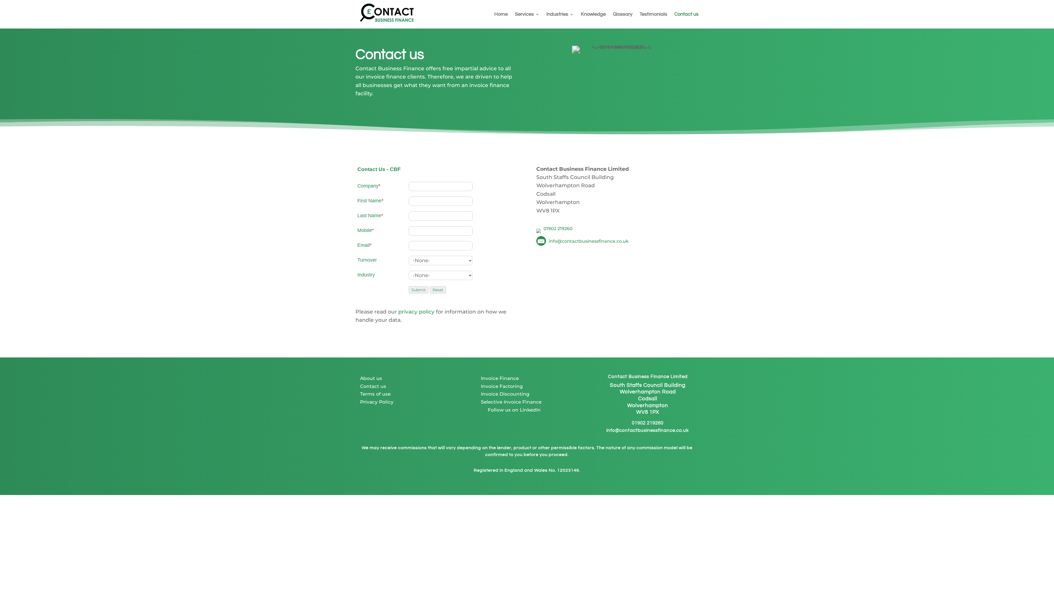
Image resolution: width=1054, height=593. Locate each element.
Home (501, 14)
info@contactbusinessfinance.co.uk (647, 430)
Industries (557, 14)
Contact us (686, 14)
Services (524, 14)
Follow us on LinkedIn (511, 410)
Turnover (367, 260)
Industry (366, 275)
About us (371, 378)
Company (368, 186)
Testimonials (653, 14)
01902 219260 (647, 423)
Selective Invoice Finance (511, 402)
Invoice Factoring (502, 386)
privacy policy (416, 312)
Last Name (370, 215)
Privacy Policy (377, 402)
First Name (370, 200)
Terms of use (375, 394)
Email (364, 245)
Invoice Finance (500, 378)
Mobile (365, 230)
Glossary (622, 14)
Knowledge (593, 14)
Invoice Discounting (505, 394)
